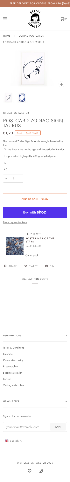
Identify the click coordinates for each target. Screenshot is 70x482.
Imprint (6, 379)
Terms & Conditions (13, 348)
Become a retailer (12, 373)
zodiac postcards (31, 36)
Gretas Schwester (16, 113)
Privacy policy (10, 366)
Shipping (7, 354)
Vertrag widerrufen (13, 385)
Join (58, 427)
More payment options (15, 222)
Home (7, 36)
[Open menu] (9, 19)
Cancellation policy (13, 360)
